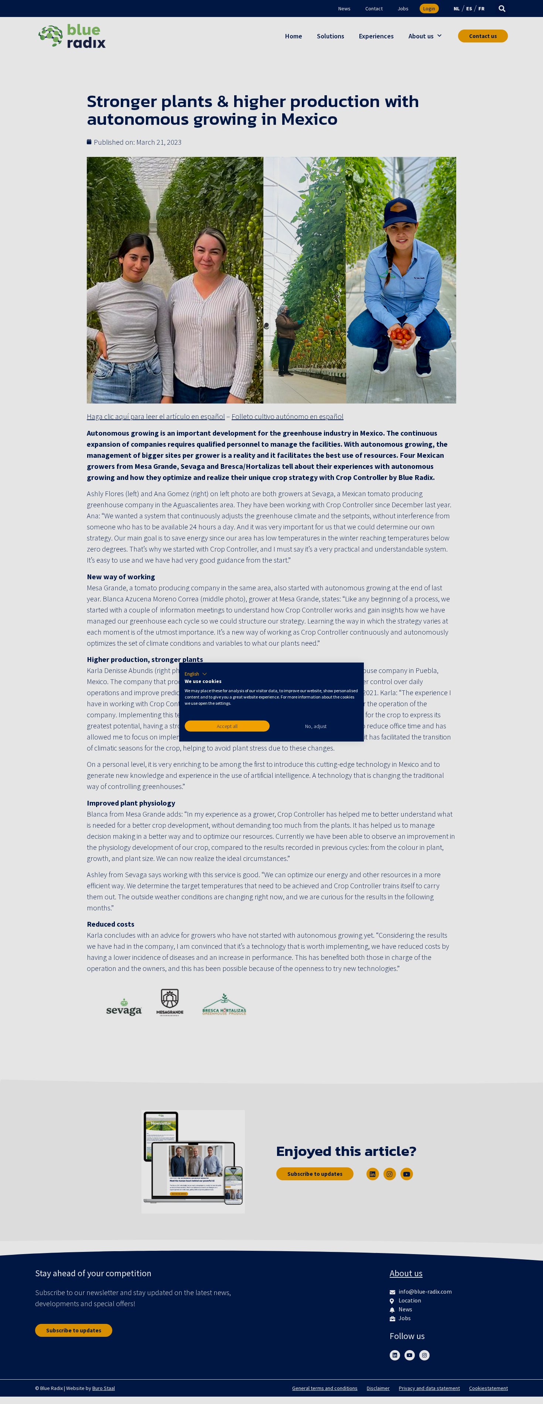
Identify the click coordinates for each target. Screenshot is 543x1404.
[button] (196, 673)
